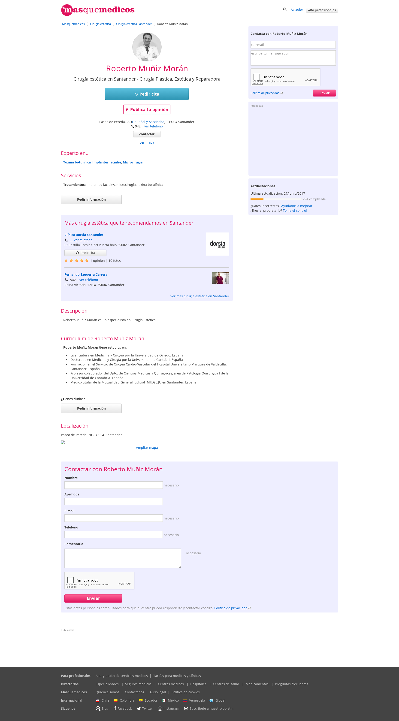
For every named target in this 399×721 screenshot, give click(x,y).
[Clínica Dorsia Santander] (217, 254)
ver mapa (147, 142)
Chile (105, 700)
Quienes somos (107, 692)
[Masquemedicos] (98, 15)
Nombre (71, 478)
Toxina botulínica (77, 162)
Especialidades (107, 684)
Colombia (127, 700)
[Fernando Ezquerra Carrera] (220, 282)
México (173, 700)
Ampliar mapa (147, 447)
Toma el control (295, 210)
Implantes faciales (106, 162)
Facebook (125, 708)
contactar (146, 134)
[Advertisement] (293, 141)
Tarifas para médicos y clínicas (177, 675)
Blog (105, 708)
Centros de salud (226, 684)
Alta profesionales (322, 10)
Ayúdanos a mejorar (296, 206)
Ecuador (151, 700)
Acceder (297, 9)
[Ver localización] (147, 442)
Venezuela (197, 700)
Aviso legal (158, 692)
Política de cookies (186, 692)
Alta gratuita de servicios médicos (122, 675)
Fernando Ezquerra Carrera (85, 274)
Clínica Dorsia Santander (83, 234)
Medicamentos (257, 684)
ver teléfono (153, 126)
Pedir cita (149, 94)
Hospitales (198, 684)
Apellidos (71, 494)
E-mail (69, 511)
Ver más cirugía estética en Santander (199, 296)
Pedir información (91, 199)
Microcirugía (132, 162)
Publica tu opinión (149, 109)
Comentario (73, 544)
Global (220, 700)
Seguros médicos (138, 684)
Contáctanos (134, 692)
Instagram (171, 708)
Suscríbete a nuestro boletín (211, 708)
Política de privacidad (265, 93)
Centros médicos (171, 684)
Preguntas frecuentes (291, 684)
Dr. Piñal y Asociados (148, 122)
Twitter (147, 708)
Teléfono (71, 527)
